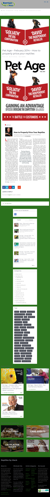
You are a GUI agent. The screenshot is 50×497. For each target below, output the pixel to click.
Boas (25, 317)
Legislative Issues (19, 295)
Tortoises (17, 353)
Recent (31, 220)
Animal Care (17, 274)
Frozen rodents (27, 325)
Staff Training (23, 351)
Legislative (27, 332)
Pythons (17, 343)
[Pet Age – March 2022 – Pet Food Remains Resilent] (37, 376)
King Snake (23, 330)
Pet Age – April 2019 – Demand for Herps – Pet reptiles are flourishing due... (27, 253)
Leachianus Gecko (19, 332)
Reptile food (17, 345)
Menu (45, 2)
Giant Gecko (23, 327)
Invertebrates (19, 281)
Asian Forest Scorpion (19, 314)
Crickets (25, 322)
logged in (10, 195)
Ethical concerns (18, 325)
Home (3, 10)
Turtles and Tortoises (21, 289)
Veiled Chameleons (19, 358)
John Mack (17, 330)
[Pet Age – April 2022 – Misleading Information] (12, 403)
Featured (17, 291)
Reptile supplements (19, 348)
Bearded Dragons (18, 317)
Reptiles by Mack (9, 460)
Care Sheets (18, 276)
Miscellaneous (18, 297)
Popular (19, 220)
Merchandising (18, 338)
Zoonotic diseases (26, 361)
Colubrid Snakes (25, 319)
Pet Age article (8, 203)
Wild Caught (17, 361)
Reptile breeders (24, 343)
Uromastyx (28, 356)
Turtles (23, 356)
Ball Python (28, 314)
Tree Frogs (17, 356)
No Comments (23, 56)
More (21, 392)
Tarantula (30, 351)
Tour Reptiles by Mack (20, 303)
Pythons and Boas (20, 285)
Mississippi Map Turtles (28, 338)
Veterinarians (28, 358)
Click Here (15, 488)
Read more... (8, 490)
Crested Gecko (18, 322)
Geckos (18, 279)
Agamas (16, 312)
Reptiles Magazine (19, 301)
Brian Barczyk (31, 317)
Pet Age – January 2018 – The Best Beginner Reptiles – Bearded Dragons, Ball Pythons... (27, 237)
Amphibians (18, 277)
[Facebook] (15, 214)
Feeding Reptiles (18, 293)
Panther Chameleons (19, 340)
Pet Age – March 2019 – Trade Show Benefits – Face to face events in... (26, 261)
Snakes (17, 287)
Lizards (17, 283)
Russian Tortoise (29, 348)
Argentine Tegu (30, 312)
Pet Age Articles (9, 10)
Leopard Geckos (18, 335)
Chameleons (17, 319)
